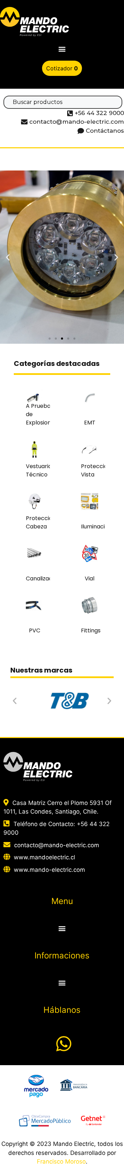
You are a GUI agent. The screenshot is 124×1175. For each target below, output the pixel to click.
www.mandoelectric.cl (44, 857)
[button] (62, 49)
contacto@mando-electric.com (56, 845)
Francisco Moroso (61, 1161)
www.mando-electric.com (49, 869)
